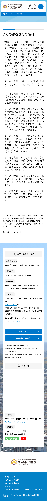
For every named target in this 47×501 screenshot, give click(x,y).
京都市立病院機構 (11, 480)
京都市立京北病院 (11, 483)
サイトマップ (9, 477)
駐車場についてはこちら (15, 422)
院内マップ (23, 331)
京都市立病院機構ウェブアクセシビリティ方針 (23, 489)
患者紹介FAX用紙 (23, 338)
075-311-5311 (11, 14)
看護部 (7, 486)
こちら (19, 321)
